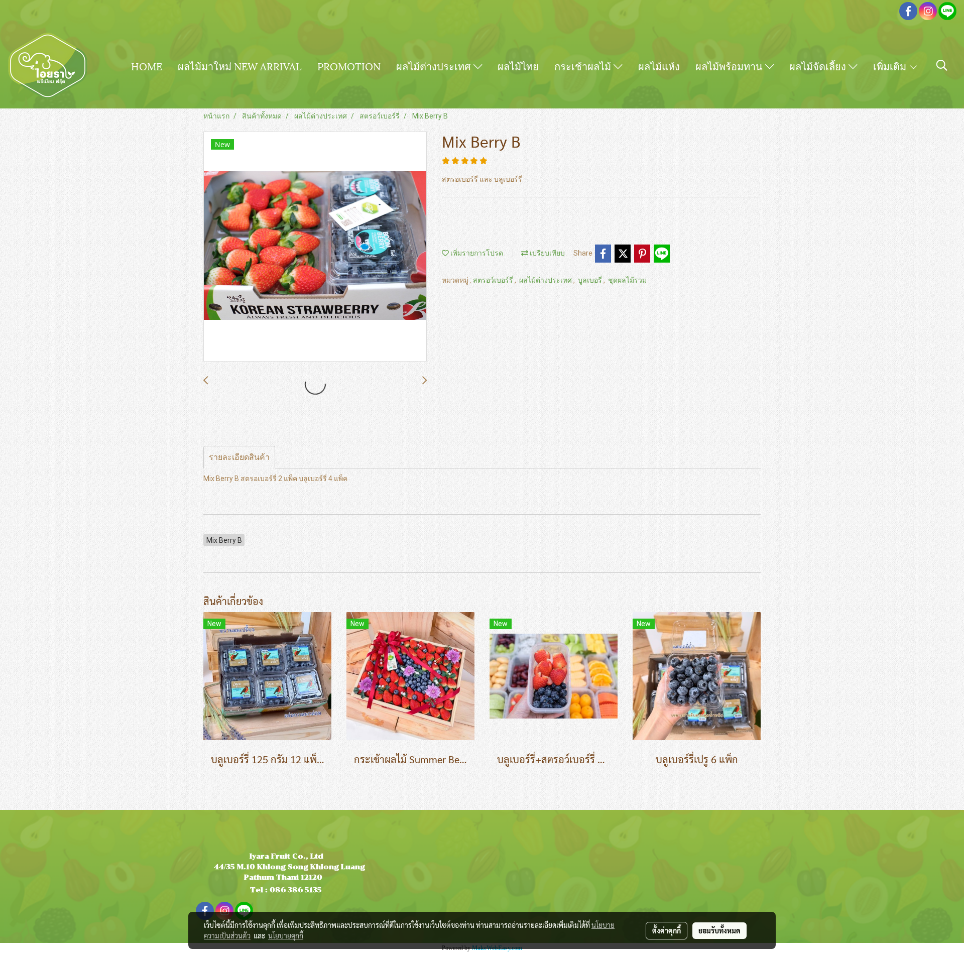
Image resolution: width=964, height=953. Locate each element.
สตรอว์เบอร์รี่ (494, 280)
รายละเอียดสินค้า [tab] (239, 457)
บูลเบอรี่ (591, 280)
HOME (146, 65)
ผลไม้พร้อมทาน (730, 65)
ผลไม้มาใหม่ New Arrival (240, 65)
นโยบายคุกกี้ (285, 935)
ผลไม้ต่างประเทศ (434, 65)
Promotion (349, 65)
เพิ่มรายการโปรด (476, 253)
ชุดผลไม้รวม (627, 280)
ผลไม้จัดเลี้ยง (819, 65)
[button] (942, 65)
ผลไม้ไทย (518, 65)
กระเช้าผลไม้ (584, 65)
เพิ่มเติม (891, 65)
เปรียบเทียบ (546, 253)
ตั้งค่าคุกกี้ (666, 930)
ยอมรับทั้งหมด (719, 930)
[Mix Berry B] (315, 247)
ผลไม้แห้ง (659, 65)
